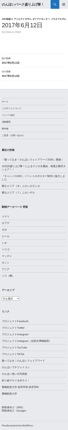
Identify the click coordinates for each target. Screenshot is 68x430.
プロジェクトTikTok (13, 354)
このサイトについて (11, 108)
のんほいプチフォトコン (16, 367)
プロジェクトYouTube (14, 347)
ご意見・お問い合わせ (13, 135)
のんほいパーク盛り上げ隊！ (23, 4)
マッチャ (7, 256)
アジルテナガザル (22, 19)
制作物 (5, 128)
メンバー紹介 (8, 115)
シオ (4, 242)
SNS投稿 (6, 19)
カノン (5, 262)
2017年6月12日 (11, 73)
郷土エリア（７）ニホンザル (18, 192)
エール (5, 236)
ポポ (4, 229)
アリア (5, 269)
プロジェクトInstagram (15, 334)
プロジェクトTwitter (13, 327)
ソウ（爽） (8, 275)
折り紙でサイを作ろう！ (16, 380)
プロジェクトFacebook (15, 321)
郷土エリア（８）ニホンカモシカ (21, 185)
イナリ (5, 216)
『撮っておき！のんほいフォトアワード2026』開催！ (32, 159)
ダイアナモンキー (41, 19)
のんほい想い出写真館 (14, 373)
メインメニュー (63, 4)
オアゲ (5, 223)
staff (18, 32)
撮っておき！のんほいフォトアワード (23, 360)
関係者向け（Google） (15, 410)
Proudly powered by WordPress (17, 425)
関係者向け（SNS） (13, 407)
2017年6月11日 (11, 60)
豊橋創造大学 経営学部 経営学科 (20, 387)
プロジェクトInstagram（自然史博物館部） (26, 340)
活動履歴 (6, 122)
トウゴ (5, 249)
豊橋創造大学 (9, 393)
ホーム (5, 101)
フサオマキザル (58, 19)
